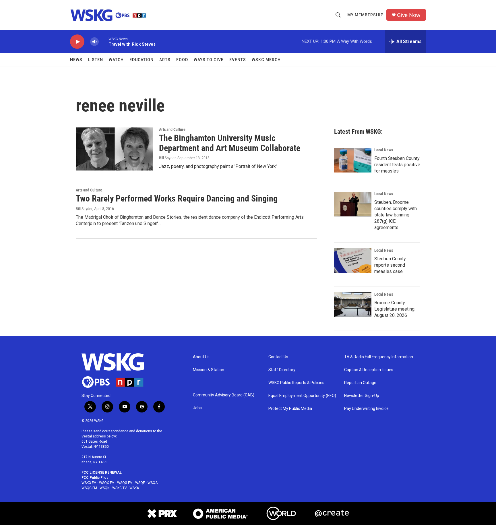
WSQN (105, 488)
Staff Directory (281, 370)
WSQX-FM (107, 483)
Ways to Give (209, 59)
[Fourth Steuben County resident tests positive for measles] (352, 160)
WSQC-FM (89, 488)
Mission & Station (208, 370)
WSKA (134, 488)
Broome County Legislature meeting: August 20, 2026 (394, 309)
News (76, 59)
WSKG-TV (119, 488)
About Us (201, 357)
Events (237, 59)
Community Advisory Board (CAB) (223, 395)
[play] (77, 41)
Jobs (197, 408)
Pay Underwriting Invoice (366, 408)
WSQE (140, 483)
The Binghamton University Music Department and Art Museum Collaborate (229, 143)
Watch (116, 59)
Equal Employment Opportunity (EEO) (302, 396)
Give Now (408, 15)
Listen (95, 59)
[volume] (94, 41)
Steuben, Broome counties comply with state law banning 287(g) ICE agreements (395, 214)
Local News (383, 150)
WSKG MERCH (266, 59)
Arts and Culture (172, 129)
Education (141, 59)
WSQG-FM (125, 483)
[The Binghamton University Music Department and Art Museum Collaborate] (114, 149)
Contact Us (278, 357)
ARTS (164, 59)
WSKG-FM (89, 483)
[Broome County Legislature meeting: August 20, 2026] (352, 304)
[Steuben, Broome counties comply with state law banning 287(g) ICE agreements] (352, 204)
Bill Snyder (167, 158)
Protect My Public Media (290, 408)
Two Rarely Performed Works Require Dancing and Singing (177, 198)
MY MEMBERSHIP (365, 15)
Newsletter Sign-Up (361, 396)
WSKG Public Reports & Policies (296, 383)
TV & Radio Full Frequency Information (378, 357)
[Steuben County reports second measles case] (352, 260)
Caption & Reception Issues (368, 370)
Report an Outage (360, 383)
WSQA (153, 483)
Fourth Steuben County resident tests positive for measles (397, 165)
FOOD (182, 59)
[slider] (103, 41)
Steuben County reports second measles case (390, 265)
